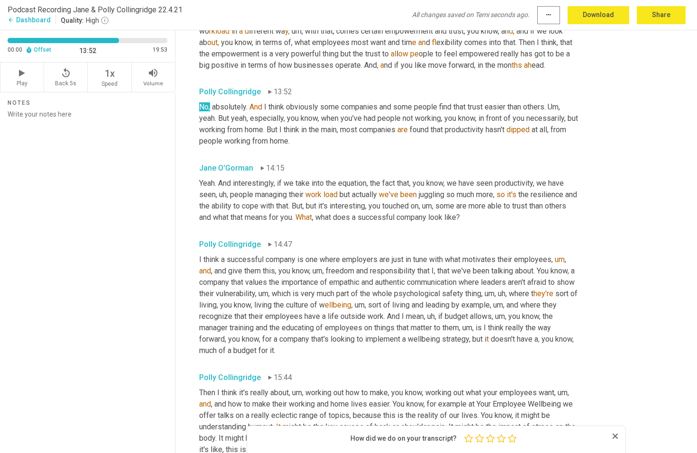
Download (598, 14)
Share (661, 14)
